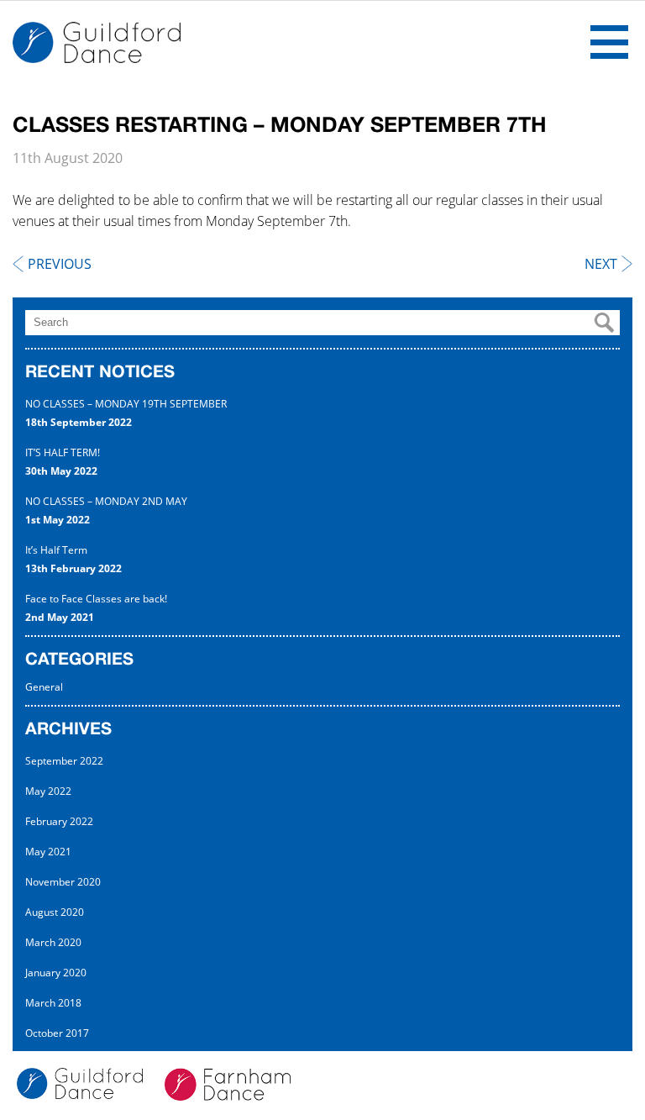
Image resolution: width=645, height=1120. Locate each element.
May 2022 (48, 791)
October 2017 (57, 1033)
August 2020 (54, 912)
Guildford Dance (89, 1085)
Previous (60, 264)
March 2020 (53, 942)
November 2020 (63, 882)
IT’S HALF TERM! (62, 452)
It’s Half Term (56, 550)
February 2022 (59, 821)
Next (601, 264)
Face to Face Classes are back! (96, 599)
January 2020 (56, 972)
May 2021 (48, 851)
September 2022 (64, 761)
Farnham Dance (97, 42)
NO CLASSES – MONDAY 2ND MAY (106, 501)
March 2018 (53, 1003)
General (44, 687)
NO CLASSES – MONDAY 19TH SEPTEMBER (126, 404)
